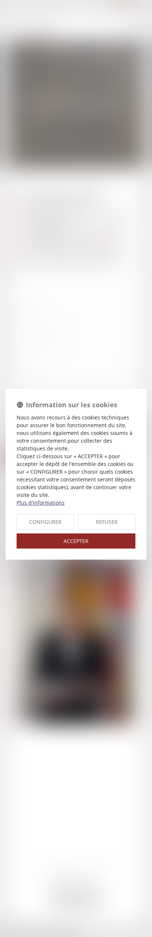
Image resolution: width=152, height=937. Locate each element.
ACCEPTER (76, 540)
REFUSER (107, 521)
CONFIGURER (45, 521)
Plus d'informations (41, 502)
